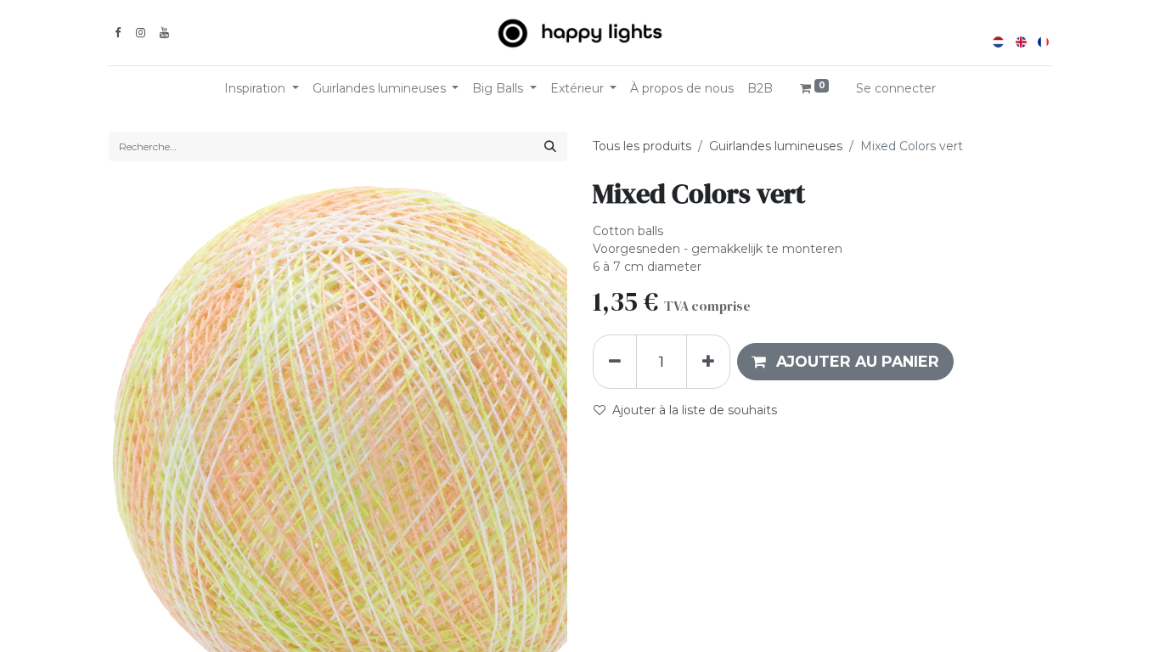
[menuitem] (681, 88)
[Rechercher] (550, 146)
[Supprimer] (615, 361)
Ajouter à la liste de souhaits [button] (694, 410)
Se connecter (896, 88)
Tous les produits (642, 146)
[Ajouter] (708, 361)
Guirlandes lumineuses (775, 146)
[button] (845, 361)
